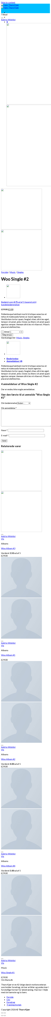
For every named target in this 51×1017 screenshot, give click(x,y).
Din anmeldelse (9, 408)
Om (8, 999)
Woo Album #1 (8, 655)
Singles (20, 272)
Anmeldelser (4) (14, 361)
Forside (4, 272)
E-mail (4, 435)
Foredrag (11, 1002)
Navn (4, 430)
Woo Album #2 (8, 759)
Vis (2, 539)
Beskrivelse (12, 358)
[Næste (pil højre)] (5, 1015)
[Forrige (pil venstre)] (2, 1015)
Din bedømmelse (9, 403)
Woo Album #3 (8, 548)
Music (13, 272)
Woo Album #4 (8, 865)
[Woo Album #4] (13, 297)
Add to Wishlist (8, 19)
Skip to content (8, 2)
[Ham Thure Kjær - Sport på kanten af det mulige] (10, 6)
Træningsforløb (14, 1004)
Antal (6, 331)
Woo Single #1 (8, 972)
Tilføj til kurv (7, 335)
